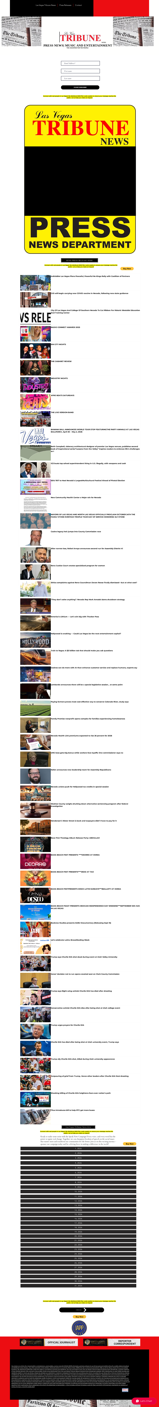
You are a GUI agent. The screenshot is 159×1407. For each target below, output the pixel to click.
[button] (127, 268)
